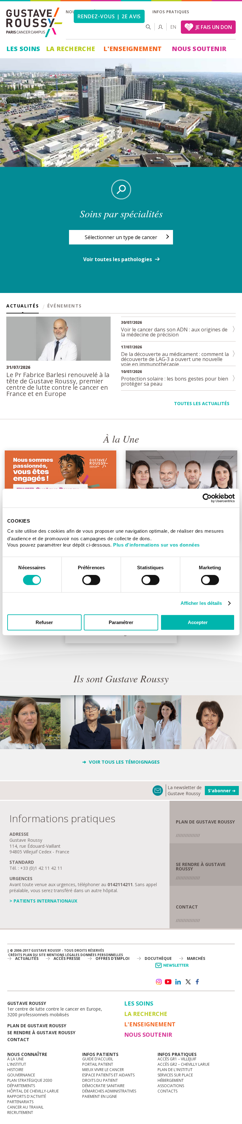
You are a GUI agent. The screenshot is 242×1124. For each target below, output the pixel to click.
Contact (187, 907)
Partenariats (20, 1101)
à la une (15, 1059)
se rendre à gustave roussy (201, 866)
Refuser (44, 622)
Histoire (15, 1069)
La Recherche (70, 48)
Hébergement (171, 1080)
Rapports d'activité (26, 1096)
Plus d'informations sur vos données (156, 545)
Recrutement (20, 1112)
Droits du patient (100, 1080)
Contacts (167, 1091)
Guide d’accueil (97, 1059)
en (173, 27)
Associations (171, 1085)
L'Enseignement (132, 48)
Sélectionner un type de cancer (121, 237)
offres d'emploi (112, 958)
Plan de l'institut (175, 1069)
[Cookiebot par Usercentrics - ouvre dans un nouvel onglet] (207, 498)
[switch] (91, 580)
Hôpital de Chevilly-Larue (33, 1091)
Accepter (198, 622)
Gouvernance (21, 1075)
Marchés (196, 958)
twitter (187, 981)
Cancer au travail (25, 1107)
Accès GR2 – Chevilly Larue (184, 1064)
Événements (64, 306)
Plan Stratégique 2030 (29, 1080)
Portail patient (97, 1064)
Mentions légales (63, 955)
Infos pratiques (171, 11)
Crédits (15, 955)
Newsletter (173, 968)
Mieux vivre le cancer (103, 1069)
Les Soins (23, 48)
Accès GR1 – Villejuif (177, 1059)
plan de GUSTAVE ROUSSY (205, 822)
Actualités (22, 306)
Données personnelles (101, 955)
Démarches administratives (109, 1091)
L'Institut (16, 1064)
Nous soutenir (199, 48)
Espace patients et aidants (108, 1075)
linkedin (178, 981)
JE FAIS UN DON (214, 27)
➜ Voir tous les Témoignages (121, 762)
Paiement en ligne (99, 1096)
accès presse (67, 958)
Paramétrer (121, 622)
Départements (21, 1085)
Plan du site (34, 955)
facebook (197, 981)
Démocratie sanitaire (103, 1085)
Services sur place (175, 1075)
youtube (168, 981)
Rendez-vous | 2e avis (109, 16)
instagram (158, 981)
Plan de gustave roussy (36, 1026)
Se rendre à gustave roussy (41, 1032)
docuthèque (158, 958)
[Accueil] (34, 22)
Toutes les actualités (201, 403)
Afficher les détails (201, 603)
